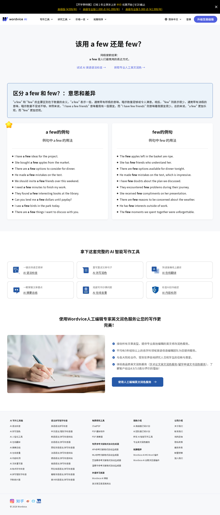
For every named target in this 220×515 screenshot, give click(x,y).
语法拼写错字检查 (59, 420)
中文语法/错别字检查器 (62, 431)
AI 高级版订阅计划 (141, 426)
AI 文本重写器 (16, 463)
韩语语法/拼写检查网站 (62, 436)
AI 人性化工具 (16, 436)
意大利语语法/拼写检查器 (63, 479)
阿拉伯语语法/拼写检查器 (63, 469)
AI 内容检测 (169, 292)
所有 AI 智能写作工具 (143, 436)
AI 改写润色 (100, 273)
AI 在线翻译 (169, 273)
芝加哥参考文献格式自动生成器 (106, 460)
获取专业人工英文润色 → (129, 67)
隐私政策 (178, 442)
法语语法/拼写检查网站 (62, 453)
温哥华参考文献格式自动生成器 (106, 465)
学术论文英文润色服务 (163, 364)
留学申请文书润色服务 (192, 364)
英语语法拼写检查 (59, 426)
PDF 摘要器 (97, 436)
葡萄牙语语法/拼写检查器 (63, 474)
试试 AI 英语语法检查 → (91, 67)
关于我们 (178, 426)
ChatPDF (96, 426)
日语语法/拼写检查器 (60, 442)
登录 (188, 19)
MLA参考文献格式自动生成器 (105, 455)
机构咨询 (178, 436)
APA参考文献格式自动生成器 (105, 449)
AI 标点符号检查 (17, 469)
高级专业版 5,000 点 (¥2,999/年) (143, 9)
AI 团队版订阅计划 (141, 431)
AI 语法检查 (30, 273)
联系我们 (178, 431)
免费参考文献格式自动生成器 (105, 443)
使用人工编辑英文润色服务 (134, 382)
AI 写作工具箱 (16, 420)
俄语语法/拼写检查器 (60, 463)
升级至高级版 (205, 19)
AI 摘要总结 (30, 292)
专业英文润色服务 (141, 442)
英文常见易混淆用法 (101, 483)
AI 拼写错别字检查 (18, 474)
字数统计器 (15, 479)
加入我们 (178, 458)
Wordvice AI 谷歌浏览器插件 (146, 460)
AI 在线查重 (100, 292)
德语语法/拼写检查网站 (62, 458)
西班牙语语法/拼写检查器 (63, 447)
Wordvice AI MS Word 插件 (145, 455)
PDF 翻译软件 (98, 431)
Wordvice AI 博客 (100, 478)
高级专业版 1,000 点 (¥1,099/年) (101, 9)
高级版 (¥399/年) (67, 9)
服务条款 (178, 447)
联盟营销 (178, 453)
